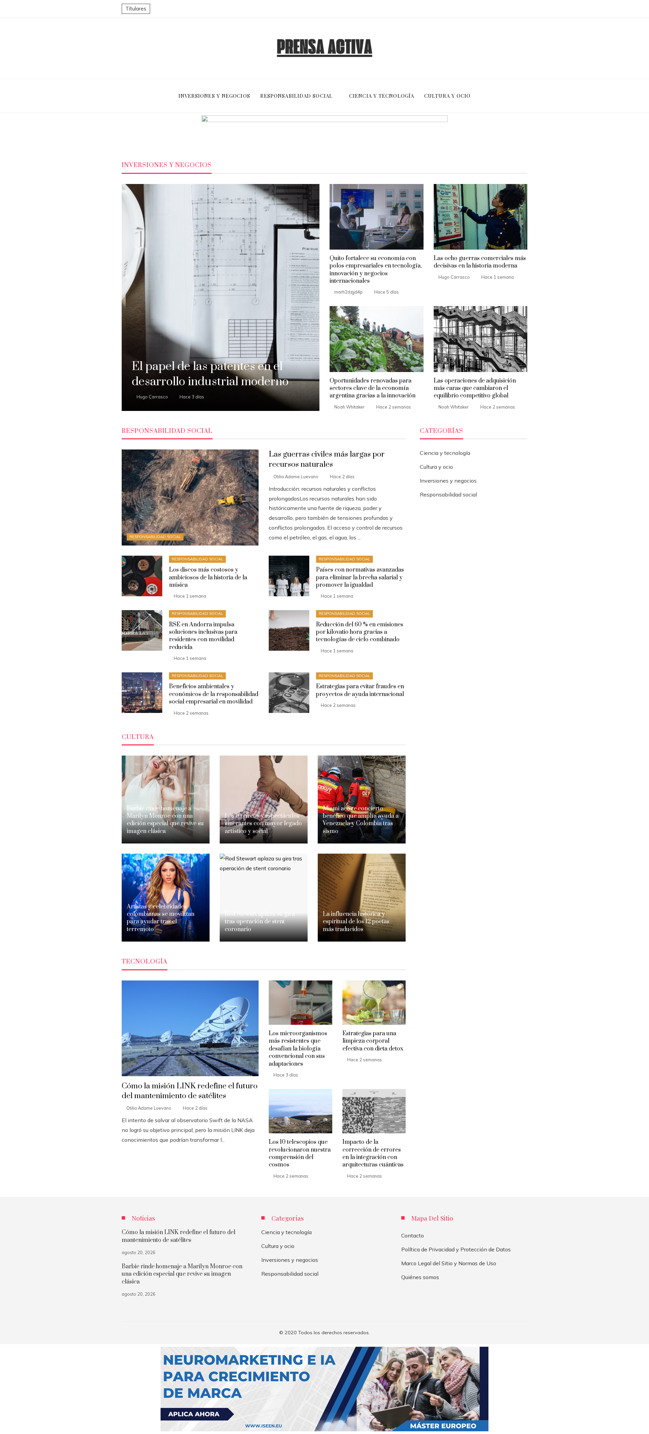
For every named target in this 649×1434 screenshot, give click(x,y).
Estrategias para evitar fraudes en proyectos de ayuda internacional (360, 690)
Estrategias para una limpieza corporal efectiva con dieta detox (372, 1041)
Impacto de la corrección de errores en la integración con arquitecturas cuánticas (373, 1153)
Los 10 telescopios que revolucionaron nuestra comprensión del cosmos (300, 1153)
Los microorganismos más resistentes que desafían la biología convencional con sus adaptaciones (298, 1049)
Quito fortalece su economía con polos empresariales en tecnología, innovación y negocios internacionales (376, 270)
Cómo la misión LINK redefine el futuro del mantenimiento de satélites (190, 1091)
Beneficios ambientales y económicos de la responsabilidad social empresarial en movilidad (213, 694)
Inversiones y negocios (448, 480)
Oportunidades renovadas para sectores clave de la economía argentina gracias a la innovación (372, 388)
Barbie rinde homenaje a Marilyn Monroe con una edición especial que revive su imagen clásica (182, 1274)
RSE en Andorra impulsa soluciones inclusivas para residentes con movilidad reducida (203, 636)
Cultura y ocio (436, 466)
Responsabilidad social (155, 536)
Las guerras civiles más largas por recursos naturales (327, 459)
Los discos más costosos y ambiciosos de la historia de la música (208, 577)
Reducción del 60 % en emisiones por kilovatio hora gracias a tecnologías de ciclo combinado (359, 632)
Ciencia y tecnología (445, 452)
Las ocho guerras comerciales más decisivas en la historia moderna (480, 262)
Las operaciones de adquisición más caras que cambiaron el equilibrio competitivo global (475, 388)
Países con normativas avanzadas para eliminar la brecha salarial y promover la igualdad (360, 577)
